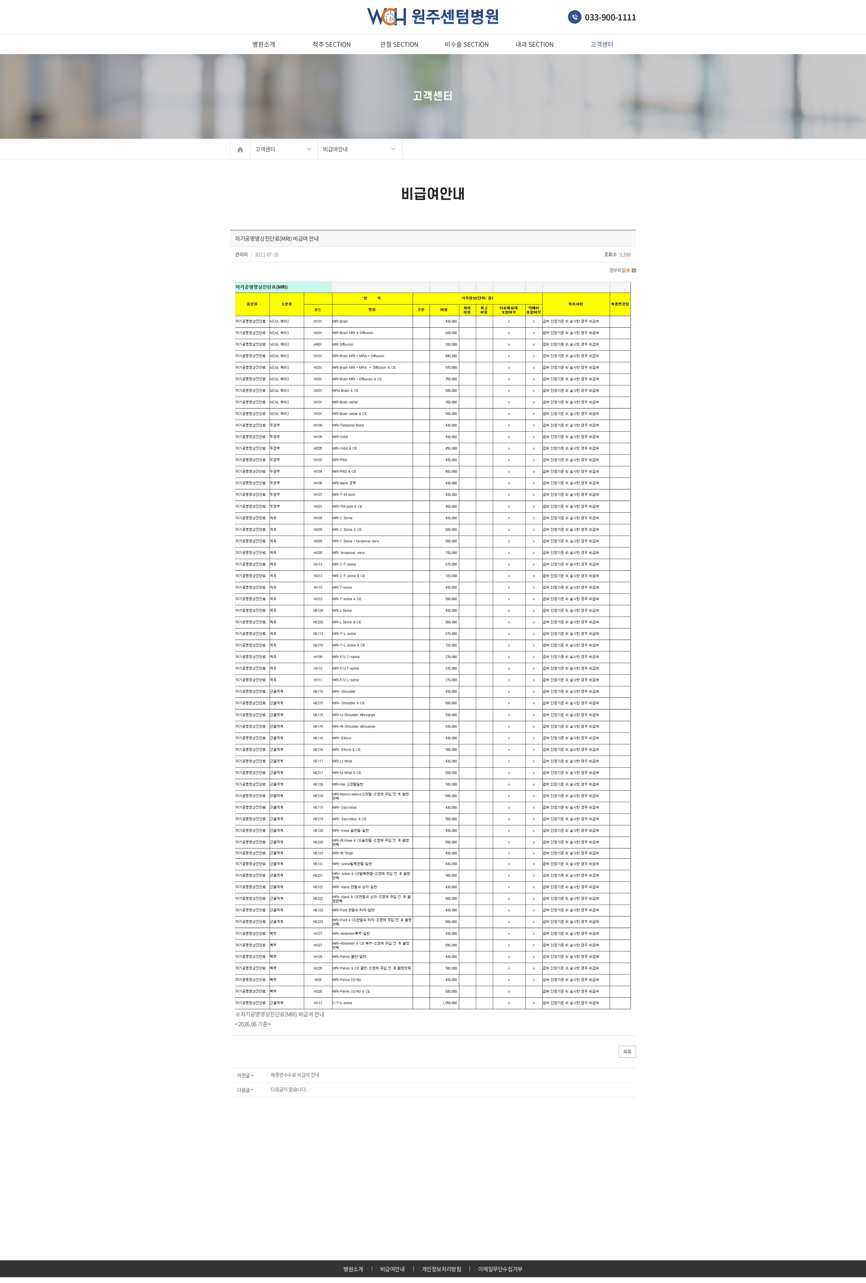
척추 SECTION (332, 44)
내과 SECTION (535, 44)
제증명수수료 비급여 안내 (295, 1074)
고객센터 (602, 44)
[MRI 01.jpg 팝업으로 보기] (433, 287)
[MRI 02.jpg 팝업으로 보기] (433, 506)
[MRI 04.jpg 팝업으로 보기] (433, 933)
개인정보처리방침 (441, 1269)
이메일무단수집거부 (500, 1269)
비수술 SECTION (467, 44)
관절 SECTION (399, 44)
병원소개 (263, 44)
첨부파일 (620, 270)
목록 (627, 1051)
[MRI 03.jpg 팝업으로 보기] (433, 714)
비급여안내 (392, 1269)
